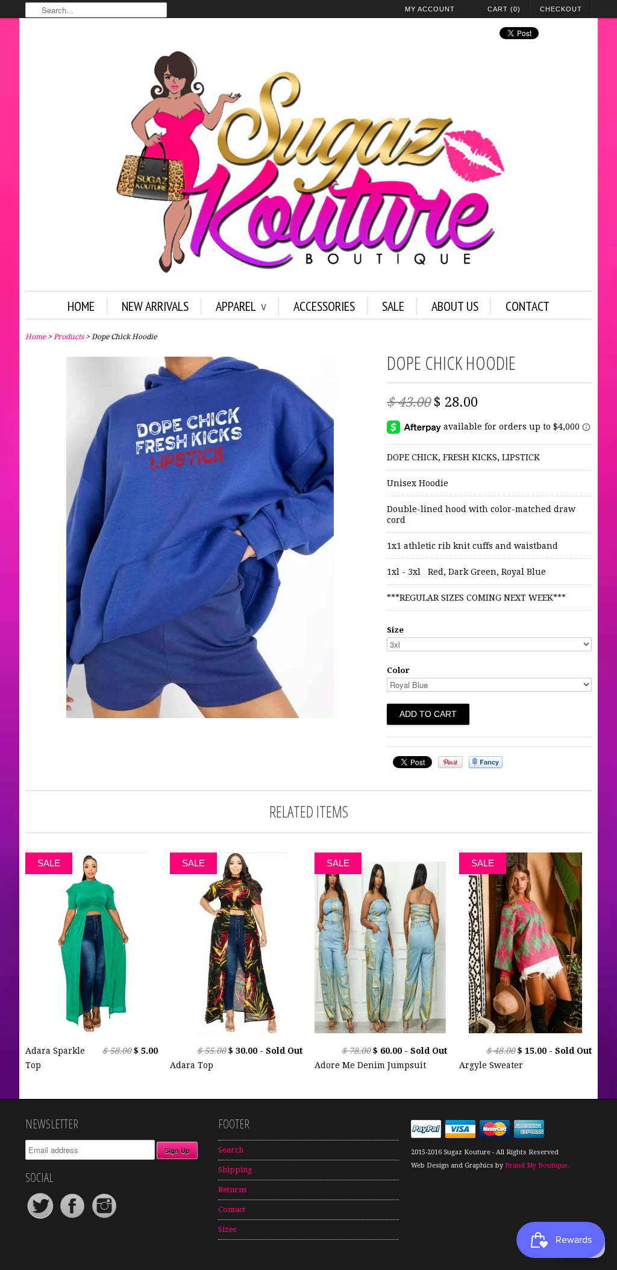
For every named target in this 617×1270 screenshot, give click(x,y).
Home (81, 306)
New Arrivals (155, 306)
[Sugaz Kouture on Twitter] (41, 1217)
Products (69, 337)
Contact (528, 306)
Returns (232, 1189)
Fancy (486, 762)
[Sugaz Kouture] (308, 164)
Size (395, 629)
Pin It (450, 762)
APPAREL (241, 306)
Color (398, 670)
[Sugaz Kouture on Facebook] (73, 1217)
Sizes (227, 1229)
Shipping (235, 1169)
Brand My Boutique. (537, 1165)
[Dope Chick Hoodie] (200, 715)
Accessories (324, 306)
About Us (454, 306)
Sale (393, 306)
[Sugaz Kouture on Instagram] (104, 1217)
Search (230, 1149)
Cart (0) (504, 9)
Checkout (561, 9)
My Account (430, 9)
